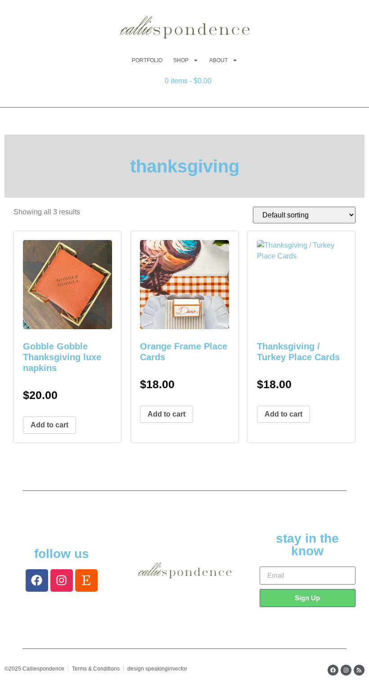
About (218, 60)
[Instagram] (61, 580)
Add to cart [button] (49, 425)
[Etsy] (86, 580)
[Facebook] (37, 580)
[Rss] (359, 670)
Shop (181, 60)
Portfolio (147, 60)
